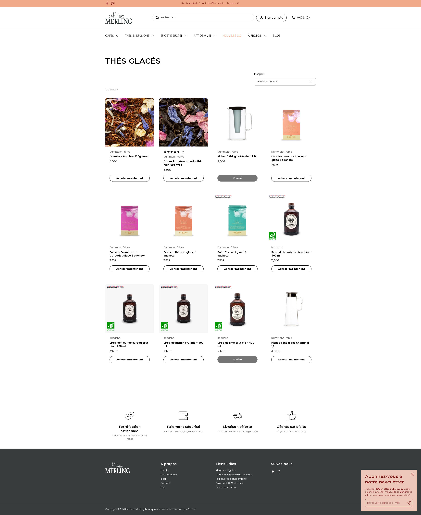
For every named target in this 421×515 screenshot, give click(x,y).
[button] (301, 18)
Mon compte (274, 18)
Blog (163, 478)
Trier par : (259, 74)
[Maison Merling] (118, 18)
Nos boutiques (169, 474)
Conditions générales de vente (234, 474)
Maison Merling (135, 509)
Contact (165, 483)
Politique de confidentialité (231, 478)
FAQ (163, 487)
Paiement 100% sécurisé (230, 483)
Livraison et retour (226, 487)
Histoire (165, 470)
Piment (192, 509)
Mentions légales (226, 470)
